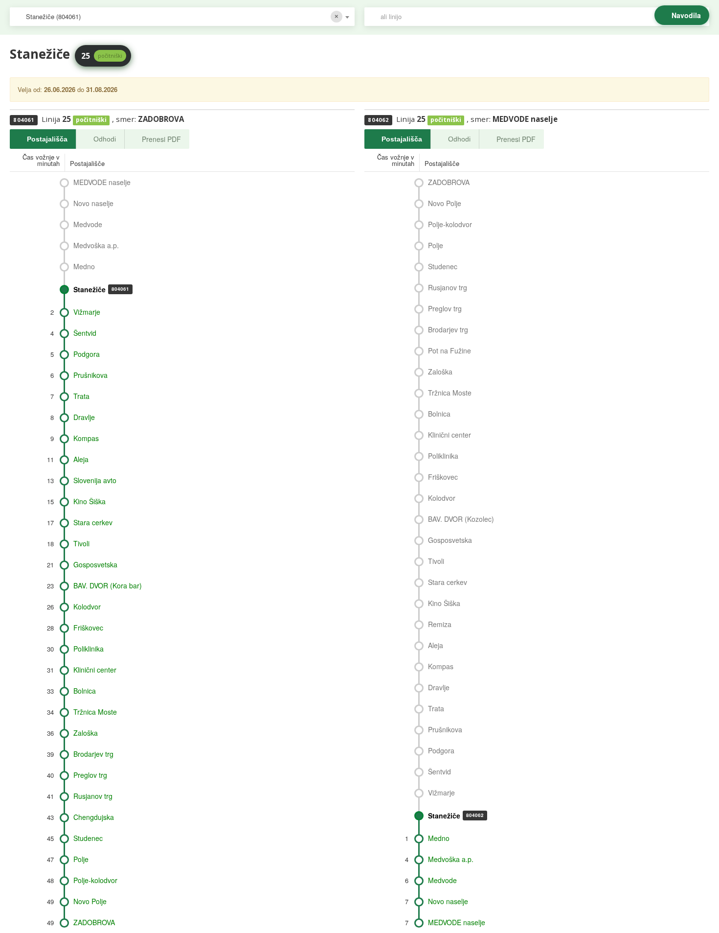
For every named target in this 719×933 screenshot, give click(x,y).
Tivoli (81, 543)
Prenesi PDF (161, 139)
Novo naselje (93, 203)
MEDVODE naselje (102, 182)
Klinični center (94, 670)
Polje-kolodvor (95, 880)
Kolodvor (87, 606)
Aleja (81, 459)
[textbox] (542, 16)
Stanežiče (101, 289)
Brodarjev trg (93, 754)
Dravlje (84, 417)
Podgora (86, 354)
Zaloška (85, 733)
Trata (81, 396)
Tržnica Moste (95, 712)
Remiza (439, 624)
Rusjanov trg (92, 796)
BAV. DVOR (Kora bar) (107, 585)
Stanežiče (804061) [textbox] (53, 16)
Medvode (87, 224)
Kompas (86, 438)
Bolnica (84, 691)
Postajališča (47, 139)
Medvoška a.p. (96, 245)
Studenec (88, 838)
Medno (84, 266)
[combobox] (182, 16)
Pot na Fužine (449, 350)
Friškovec (88, 627)
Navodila (686, 15)
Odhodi (104, 139)
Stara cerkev (92, 522)
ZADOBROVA (94, 922)
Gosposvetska (95, 564)
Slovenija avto (94, 480)
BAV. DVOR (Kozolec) (461, 519)
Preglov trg (90, 775)
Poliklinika (88, 648)
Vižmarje (86, 312)
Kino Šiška (89, 501)
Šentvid (84, 333)
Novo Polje (90, 901)
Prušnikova (90, 375)
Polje (81, 859)
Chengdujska (93, 817)
